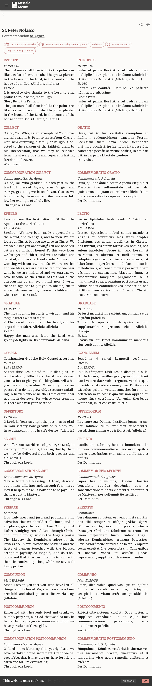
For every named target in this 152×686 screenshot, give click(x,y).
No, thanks (129, 681)
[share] (141, 24)
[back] (3, 14)
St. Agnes (37, 36)
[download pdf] (148, 24)
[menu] (6, 5)
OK (145, 681)
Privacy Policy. (55, 680)
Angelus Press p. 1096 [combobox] (18, 50)
